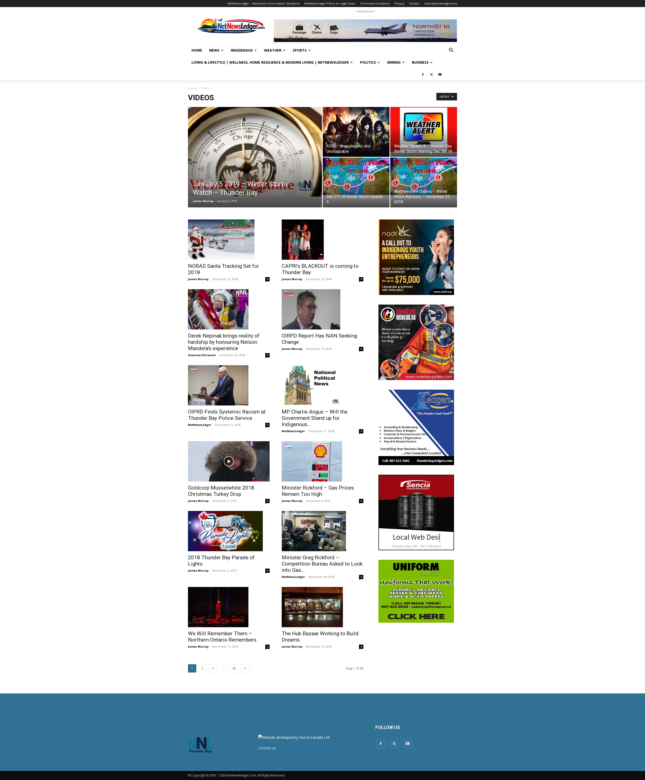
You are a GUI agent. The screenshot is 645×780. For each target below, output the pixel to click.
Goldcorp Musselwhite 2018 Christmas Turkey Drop (221, 491)
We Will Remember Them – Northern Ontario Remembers (222, 636)
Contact (414, 3)
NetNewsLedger (199, 425)
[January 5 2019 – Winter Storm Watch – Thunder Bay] (255, 152)
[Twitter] (431, 74)
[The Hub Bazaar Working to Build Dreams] (322, 607)
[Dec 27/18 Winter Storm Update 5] (356, 176)
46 (234, 668)
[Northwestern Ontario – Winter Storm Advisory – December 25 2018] (423, 176)
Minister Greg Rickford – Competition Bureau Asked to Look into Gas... (322, 563)
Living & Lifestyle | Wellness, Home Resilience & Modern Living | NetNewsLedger (270, 62)
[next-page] (245, 668)
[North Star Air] (365, 30)
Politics (368, 62)
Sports (300, 50)
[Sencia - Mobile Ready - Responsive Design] (416, 512)
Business (420, 62)
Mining (394, 62)
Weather (272, 50)
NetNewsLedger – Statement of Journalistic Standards (264, 3)
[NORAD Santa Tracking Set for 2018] (229, 239)
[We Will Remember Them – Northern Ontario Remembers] (229, 607)
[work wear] (416, 342)
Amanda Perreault (202, 355)
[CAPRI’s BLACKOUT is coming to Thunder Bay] (322, 239)
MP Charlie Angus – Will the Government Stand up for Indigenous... (314, 418)
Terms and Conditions (375, 3)
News (214, 50)
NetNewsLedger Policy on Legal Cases (329, 3)
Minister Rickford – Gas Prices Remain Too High (318, 491)
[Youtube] (440, 74)
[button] (451, 50)
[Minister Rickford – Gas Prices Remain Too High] (322, 461)
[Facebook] (423, 74)
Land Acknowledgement (440, 3)
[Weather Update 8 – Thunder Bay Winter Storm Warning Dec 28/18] (423, 129)
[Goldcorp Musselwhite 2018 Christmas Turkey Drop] (229, 461)
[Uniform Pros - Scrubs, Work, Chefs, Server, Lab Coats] (416, 591)
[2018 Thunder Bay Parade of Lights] (229, 531)
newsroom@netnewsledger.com (304, 748)
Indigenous (242, 50)
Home (196, 50)
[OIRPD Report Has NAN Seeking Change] (322, 309)
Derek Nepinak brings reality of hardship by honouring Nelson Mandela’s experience (224, 342)
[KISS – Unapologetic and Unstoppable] (356, 132)
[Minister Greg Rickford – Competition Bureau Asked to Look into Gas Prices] (322, 531)
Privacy (399, 3)
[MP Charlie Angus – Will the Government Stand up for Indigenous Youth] (322, 385)
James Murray (203, 201)
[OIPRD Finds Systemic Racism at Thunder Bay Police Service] (229, 385)
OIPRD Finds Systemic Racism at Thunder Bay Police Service (227, 415)
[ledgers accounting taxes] (416, 427)
